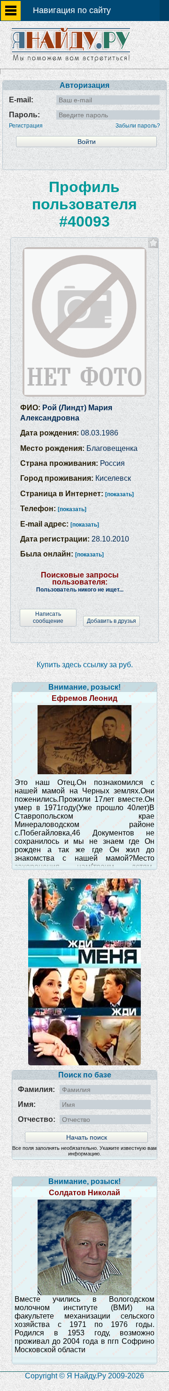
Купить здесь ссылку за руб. (85, 665)
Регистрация (26, 125)
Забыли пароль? (137, 125)
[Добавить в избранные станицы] (153, 243)
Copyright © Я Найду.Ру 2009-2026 (84, 1376)
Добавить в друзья (111, 621)
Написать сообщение (48, 617)
